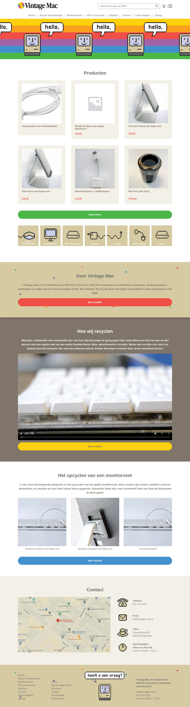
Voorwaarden (58, 695)
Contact (55, 692)
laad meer (95, 214)
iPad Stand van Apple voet (36, 191)
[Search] (157, 6)
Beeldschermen (74, 15)
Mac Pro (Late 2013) (139, 191)
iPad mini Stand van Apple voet (145, 126)
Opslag (158, 15)
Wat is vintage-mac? (61, 685)
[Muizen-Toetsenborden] (28, 227)
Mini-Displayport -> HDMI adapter (92, 191)
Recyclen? (56, 688)
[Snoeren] (117, 227)
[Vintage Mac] (38, 6)
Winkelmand (57, 698)
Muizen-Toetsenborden (51, 15)
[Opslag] (161, 227)
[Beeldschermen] (50, 227)
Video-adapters (142, 15)
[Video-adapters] (139, 227)
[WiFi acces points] (72, 227)
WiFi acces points (95, 15)
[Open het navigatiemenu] (170, 6)
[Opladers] (95, 227)
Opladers (113, 15)
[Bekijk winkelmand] (164, 6)
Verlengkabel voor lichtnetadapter (39, 126)
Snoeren (126, 15)
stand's (31, 15)
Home (54, 682)
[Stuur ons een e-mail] (108, 686)
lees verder (95, 302)
